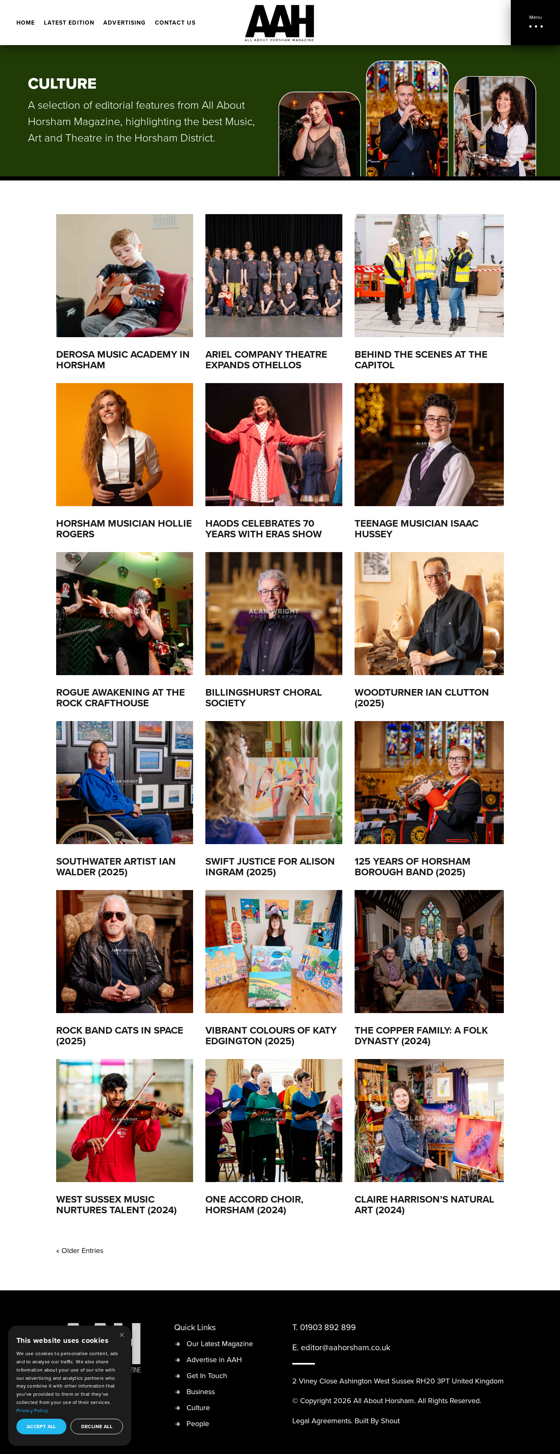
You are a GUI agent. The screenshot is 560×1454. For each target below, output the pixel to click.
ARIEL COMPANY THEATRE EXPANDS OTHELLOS (266, 359)
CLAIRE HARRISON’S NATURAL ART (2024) (424, 1204)
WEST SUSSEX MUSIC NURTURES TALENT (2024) (116, 1204)
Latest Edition (69, 23)
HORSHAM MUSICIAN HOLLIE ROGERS (124, 528)
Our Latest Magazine (220, 1344)
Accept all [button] (41, 1426)
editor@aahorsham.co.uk (345, 1347)
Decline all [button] (96, 1426)
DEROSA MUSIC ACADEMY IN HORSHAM (123, 359)
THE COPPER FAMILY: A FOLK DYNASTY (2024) (421, 1035)
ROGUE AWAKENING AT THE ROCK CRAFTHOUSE (120, 697)
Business (201, 1392)
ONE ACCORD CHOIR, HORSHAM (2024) (254, 1204)
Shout (390, 1420)
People (198, 1424)
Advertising (124, 23)
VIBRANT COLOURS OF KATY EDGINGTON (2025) (271, 1035)
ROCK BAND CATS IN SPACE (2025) (119, 1035)
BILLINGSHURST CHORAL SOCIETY (263, 697)
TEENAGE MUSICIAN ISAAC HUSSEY (416, 528)
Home (25, 23)
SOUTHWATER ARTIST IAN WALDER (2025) (116, 866)
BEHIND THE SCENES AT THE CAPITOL (421, 359)
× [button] (122, 1334)
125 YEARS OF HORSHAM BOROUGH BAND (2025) (413, 866)
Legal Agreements (321, 1420)
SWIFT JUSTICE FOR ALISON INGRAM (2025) (270, 866)
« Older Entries (79, 1250)
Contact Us (175, 23)
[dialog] (69, 1386)
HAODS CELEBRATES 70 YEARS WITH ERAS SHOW (263, 528)
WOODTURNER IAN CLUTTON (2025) (422, 697)
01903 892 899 (328, 1327)
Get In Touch (207, 1376)
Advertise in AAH (214, 1360)
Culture (198, 1408)
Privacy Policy (32, 1410)
